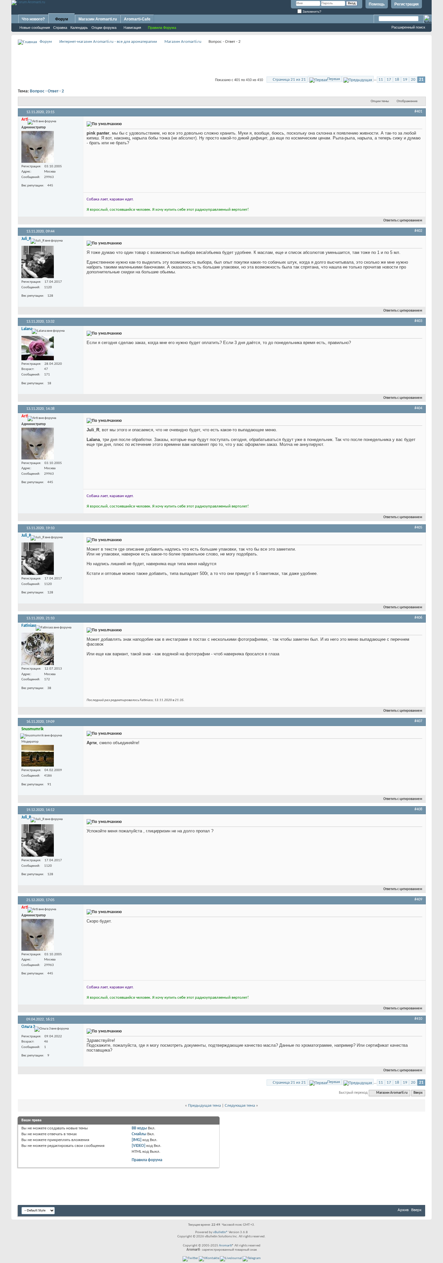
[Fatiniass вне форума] (37, 649)
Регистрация (406, 4)
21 (421, 79)
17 (389, 79)
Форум (61, 19)
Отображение (407, 101)
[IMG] (136, 1140)
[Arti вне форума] (37, 147)
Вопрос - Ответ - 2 (47, 91)
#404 (418, 408)
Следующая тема (240, 1105)
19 (405, 79)
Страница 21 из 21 (289, 79)
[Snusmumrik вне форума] (37, 756)
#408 (418, 809)
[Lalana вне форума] (37, 348)
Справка (60, 28)
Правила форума (147, 1160)
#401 (418, 111)
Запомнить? (311, 11)
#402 (418, 231)
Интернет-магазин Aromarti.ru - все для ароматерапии (108, 42)
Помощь (377, 4)
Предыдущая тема (204, 1105)
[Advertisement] (221, 60)
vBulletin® (220, 1232)
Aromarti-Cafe (137, 19)
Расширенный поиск (408, 27)
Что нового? (33, 19)
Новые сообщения (34, 28)
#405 (418, 528)
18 (397, 79)
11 (380, 79)
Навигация (132, 28)
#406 (418, 618)
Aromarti (225, 1245)
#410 (418, 1019)
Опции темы (380, 101)
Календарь (79, 28)
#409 (418, 899)
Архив (403, 1210)
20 (413, 79)
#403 (418, 321)
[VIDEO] (138, 1146)
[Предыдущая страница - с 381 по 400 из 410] (358, 79)
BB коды (139, 1128)
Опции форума (103, 28)
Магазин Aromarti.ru (97, 19)
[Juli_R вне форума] (37, 262)
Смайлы (139, 1134)
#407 (418, 721)
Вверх (418, 1093)
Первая (333, 79)
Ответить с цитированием (402, 220)
